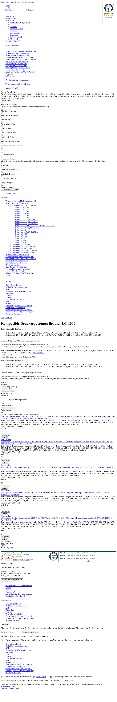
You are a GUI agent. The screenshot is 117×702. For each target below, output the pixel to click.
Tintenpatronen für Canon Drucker (22, 244)
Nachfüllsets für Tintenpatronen (16, 261)
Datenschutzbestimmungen (20, 636)
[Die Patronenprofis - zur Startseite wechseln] (17, 2)
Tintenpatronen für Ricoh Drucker (22, 253)
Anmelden (14, 23)
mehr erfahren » (38, 353)
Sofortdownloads (16, 37)
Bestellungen (14, 35)
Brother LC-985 (20, 238)
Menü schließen (11, 18)
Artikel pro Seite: (7, 410)
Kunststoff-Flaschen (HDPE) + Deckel (19, 273)
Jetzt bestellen (6, 440)
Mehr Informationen (8, 686)
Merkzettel (14, 39)
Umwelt (8, 301)
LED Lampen (10, 277)
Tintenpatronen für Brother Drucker (23, 205)
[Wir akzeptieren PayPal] (6, 318)
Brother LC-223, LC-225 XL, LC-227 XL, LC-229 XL (35, 226)
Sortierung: (5, 385)
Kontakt (8, 297)
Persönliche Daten (16, 29)
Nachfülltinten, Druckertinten (16, 263)
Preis (2, 404)
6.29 (11, 406)
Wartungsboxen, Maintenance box (17, 269)
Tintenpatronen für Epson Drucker (22, 246)
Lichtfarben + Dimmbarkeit (15, 308)
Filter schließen (6, 389)
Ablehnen (4, 689)
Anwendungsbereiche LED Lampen (18, 306)
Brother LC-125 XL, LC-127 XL (27, 228)
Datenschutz (9, 293)
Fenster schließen (7, 355)
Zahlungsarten (15, 33)
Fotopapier (9, 275)
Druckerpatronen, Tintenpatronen (17, 203)
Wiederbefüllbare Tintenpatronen (17, 255)
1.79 (6, 406)
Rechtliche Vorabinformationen (16, 287)
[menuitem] (60, 6)
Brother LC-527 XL (22, 207)
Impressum (9, 295)
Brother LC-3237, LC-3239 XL (26, 220)
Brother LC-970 (20, 242)
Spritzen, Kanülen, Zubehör (15, 271)
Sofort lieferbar (6, 393)
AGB (7, 289)
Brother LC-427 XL (22, 211)
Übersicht (13, 27)
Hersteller (4, 396)
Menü (7, 6)
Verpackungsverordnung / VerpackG (18, 310)
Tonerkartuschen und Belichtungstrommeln (21, 201)
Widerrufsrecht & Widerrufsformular (18, 291)
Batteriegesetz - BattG (13, 314)
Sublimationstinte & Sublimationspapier (19, 257)
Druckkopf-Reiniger (12, 265)
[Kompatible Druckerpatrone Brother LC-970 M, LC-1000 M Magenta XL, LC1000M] (33, 493)
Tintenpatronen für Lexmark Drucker (23, 250)
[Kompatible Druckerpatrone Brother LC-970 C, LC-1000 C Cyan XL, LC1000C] (31, 467)
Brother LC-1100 (21, 234)
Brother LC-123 (20, 230)
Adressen (13, 31)
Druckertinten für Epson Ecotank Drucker (20, 259)
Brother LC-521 (20, 209)
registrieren (26, 23)
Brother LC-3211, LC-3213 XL (26, 224)
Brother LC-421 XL (22, 218)
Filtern (3, 382)
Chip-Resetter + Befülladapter (16, 267)
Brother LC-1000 (21, 236)
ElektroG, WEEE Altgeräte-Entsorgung (19, 312)
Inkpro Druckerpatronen (18, 400)
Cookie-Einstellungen (13, 285)
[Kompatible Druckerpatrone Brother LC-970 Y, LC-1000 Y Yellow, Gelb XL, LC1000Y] (34, 518)
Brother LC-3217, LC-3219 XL (26, 222)
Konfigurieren (13, 689)
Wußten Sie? (10, 304)
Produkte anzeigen (8, 391)
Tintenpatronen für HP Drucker (21, 248)
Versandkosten (41, 640)
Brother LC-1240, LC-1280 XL (26, 232)
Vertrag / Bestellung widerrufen (12, 579)
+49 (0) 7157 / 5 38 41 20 (10, 571)
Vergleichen (5, 435)
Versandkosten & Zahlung (14, 299)
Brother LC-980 (20, 240)
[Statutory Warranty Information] (2, 431)
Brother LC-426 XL (22, 213)
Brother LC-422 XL (22, 215)
